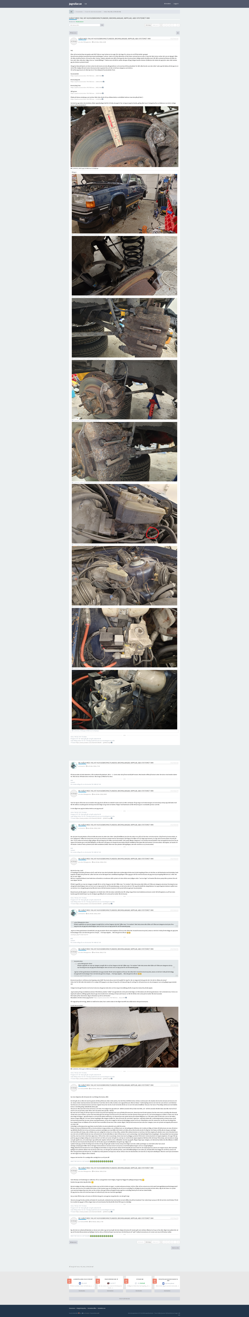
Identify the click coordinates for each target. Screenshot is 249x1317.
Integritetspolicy (81, 1308)
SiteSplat (87, 1313)
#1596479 (174, 791)
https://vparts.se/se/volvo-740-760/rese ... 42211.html (109, 998)
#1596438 (174, 763)
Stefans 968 (139, 1279)
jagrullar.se (75, 3)
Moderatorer (80, 22)
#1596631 (174, 1168)
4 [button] (169, 25)
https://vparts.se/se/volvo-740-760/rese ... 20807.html (86, 76)
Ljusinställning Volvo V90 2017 (82, 1279)
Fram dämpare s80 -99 (111, 1279)
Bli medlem (167, 3)
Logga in (176, 3)
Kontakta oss (101, 1308)
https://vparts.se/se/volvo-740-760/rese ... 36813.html (86, 87)
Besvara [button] (73, 33)
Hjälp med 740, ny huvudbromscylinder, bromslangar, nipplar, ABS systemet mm (109, 18)
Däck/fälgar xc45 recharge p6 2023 (168, 1280)
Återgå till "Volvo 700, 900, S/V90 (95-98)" (82, 1267)
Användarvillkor (92, 1308)
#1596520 (174, 910)
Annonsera (72, 1308)
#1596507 (174, 859)
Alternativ (140, 1242)
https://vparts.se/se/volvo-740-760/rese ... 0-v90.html (86, 99)
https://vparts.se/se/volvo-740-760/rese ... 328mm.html (87, 81)
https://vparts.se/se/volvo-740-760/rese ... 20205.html (86, 93)
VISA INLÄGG (82, 1291)
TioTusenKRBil (84, 1088)
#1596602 (174, 1085)
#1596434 (174, 39)
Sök (86, 4)
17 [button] (178, 25)
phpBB (97, 1313)
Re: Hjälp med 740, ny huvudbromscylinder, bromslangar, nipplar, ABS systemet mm (115, 763)
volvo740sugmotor (85, 42)
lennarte (82, 766)
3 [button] (166, 25)
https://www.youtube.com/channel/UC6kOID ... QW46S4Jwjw (93, 742)
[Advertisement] (126, 1257)
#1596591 (174, 949)
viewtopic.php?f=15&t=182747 (79, 935)
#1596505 (174, 825)
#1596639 (174, 1218)
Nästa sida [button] (175, 1248)
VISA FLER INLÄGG (124, 1299)
